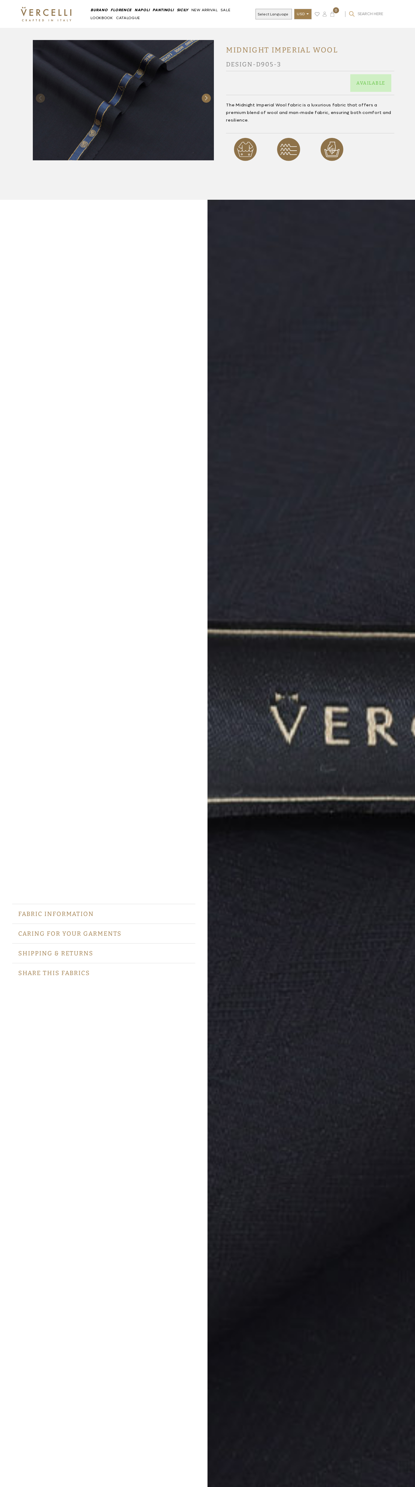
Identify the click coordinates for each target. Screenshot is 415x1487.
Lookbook (102, 17)
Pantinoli (163, 10)
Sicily (182, 10)
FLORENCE (121, 10)
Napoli (142, 10)
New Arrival (204, 10)
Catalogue (128, 17)
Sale (225, 10)
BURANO (99, 10)
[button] (206, 98)
